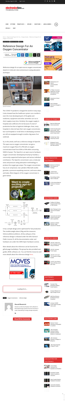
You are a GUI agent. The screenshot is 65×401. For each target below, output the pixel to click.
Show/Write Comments (22, 319)
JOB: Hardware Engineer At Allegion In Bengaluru (55, 339)
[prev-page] (45, 111)
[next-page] (48, 111)
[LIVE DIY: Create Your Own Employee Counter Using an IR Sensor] (47, 243)
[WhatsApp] (30, 55)
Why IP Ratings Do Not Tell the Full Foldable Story (55, 211)
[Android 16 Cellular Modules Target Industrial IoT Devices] (47, 224)
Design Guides (24, 37)
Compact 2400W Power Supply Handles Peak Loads (55, 305)
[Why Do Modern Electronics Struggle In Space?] (47, 104)
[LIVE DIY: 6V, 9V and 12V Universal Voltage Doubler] (47, 256)
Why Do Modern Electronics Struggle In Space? (55, 105)
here (31, 254)
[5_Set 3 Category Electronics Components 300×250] (53, 70)
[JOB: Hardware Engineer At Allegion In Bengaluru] (47, 339)
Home (4, 37)
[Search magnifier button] (56, 24)
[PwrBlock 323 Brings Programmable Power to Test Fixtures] (47, 203)
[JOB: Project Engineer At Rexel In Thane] (47, 345)
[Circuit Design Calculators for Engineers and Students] (47, 367)
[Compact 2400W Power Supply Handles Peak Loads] (47, 304)
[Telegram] (18, 55)
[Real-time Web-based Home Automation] (47, 124)
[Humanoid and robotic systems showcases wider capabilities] (47, 217)
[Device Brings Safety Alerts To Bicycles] (47, 178)
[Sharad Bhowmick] (9, 308)
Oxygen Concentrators (13, 298)
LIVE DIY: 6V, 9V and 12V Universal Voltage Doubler (55, 256)
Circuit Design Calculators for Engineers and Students (55, 367)
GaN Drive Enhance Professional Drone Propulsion (54, 298)
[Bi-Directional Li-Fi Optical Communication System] (47, 83)
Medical (21, 41)
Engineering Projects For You (13, 37)
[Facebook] (45, 1)
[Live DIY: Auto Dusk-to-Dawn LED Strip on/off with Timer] (47, 262)
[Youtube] (54, 1)
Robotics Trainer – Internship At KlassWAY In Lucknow (55, 324)
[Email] (34, 55)
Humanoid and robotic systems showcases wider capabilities (55, 217)
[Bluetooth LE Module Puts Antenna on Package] (47, 166)
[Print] (38, 55)
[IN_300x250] (53, 51)
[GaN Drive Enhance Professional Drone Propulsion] (47, 297)
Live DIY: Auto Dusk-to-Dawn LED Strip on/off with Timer (55, 263)
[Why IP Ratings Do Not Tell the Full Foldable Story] (47, 210)
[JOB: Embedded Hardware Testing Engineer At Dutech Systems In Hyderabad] (47, 330)
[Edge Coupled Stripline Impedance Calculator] (47, 380)
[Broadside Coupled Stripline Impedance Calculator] (47, 373)
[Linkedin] (50, 1)
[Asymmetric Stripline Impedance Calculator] (47, 386)
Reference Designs (14, 41)
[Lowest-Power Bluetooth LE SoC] (47, 172)
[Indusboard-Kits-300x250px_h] (22, 200)
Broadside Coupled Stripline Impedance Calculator (54, 374)
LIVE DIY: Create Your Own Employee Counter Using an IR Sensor (55, 244)
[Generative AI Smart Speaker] (47, 99)
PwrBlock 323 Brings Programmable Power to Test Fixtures (55, 204)
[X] (52, 1)
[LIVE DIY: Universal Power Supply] (47, 250)
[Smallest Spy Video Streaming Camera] (47, 138)
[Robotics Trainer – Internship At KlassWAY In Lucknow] (47, 324)
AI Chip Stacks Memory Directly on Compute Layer (55, 184)
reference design (23, 298)
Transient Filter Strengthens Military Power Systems (54, 286)
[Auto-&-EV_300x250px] (22, 278)
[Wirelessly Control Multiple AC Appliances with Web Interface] (47, 143)
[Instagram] (47, 1)
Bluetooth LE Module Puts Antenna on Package (55, 166)
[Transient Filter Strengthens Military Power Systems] (47, 285)
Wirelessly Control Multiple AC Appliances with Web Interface (55, 144)
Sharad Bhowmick (8, 55)
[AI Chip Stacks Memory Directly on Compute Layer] (47, 183)
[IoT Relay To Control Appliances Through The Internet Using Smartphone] (47, 91)
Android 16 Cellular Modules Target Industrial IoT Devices (55, 224)
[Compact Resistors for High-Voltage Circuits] (47, 292)
